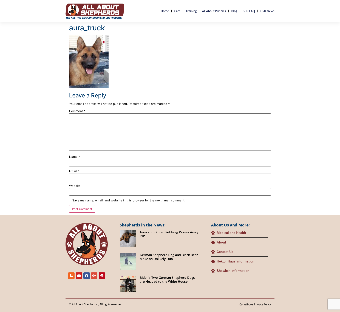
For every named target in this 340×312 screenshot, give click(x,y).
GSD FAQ (249, 11)
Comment (77, 111)
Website (75, 185)
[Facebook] (86, 275)
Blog (234, 11)
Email (74, 171)
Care (177, 11)
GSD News (267, 11)
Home (165, 11)
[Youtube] (79, 275)
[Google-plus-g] (94, 275)
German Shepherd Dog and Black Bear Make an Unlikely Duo (169, 257)
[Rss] (71, 275)
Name (74, 156)
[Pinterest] (102, 275)
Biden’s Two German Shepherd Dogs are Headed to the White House (167, 279)
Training (191, 11)
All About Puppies (214, 11)
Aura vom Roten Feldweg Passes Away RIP (169, 234)
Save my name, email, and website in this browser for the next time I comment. (128, 200)
